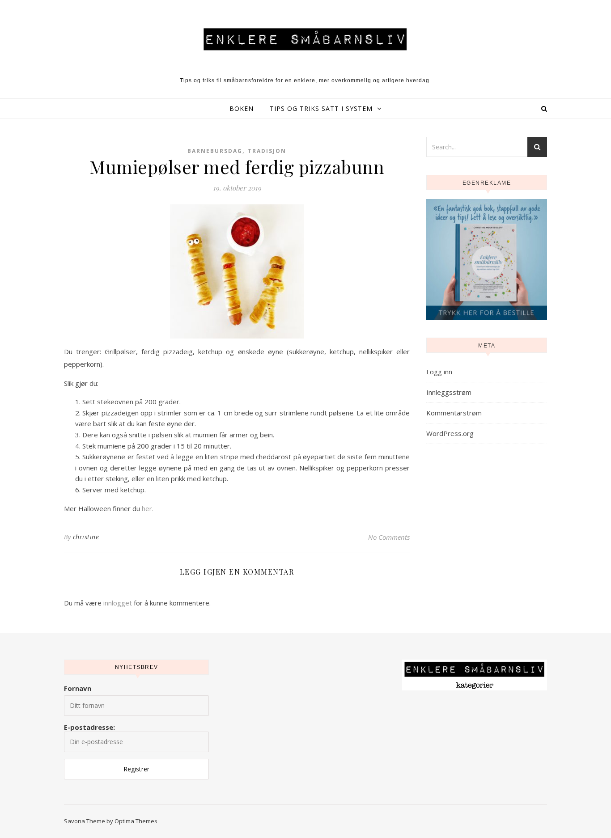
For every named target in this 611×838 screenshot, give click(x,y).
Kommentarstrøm (454, 412)
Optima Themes (136, 821)
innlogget (117, 602)
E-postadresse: (89, 727)
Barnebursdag (214, 151)
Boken (241, 108)
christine (86, 537)
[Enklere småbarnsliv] (305, 39)
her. (147, 508)
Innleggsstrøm (448, 392)
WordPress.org (450, 433)
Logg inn (439, 371)
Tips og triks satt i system (321, 108)
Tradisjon (267, 151)
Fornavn (77, 688)
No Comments (389, 537)
